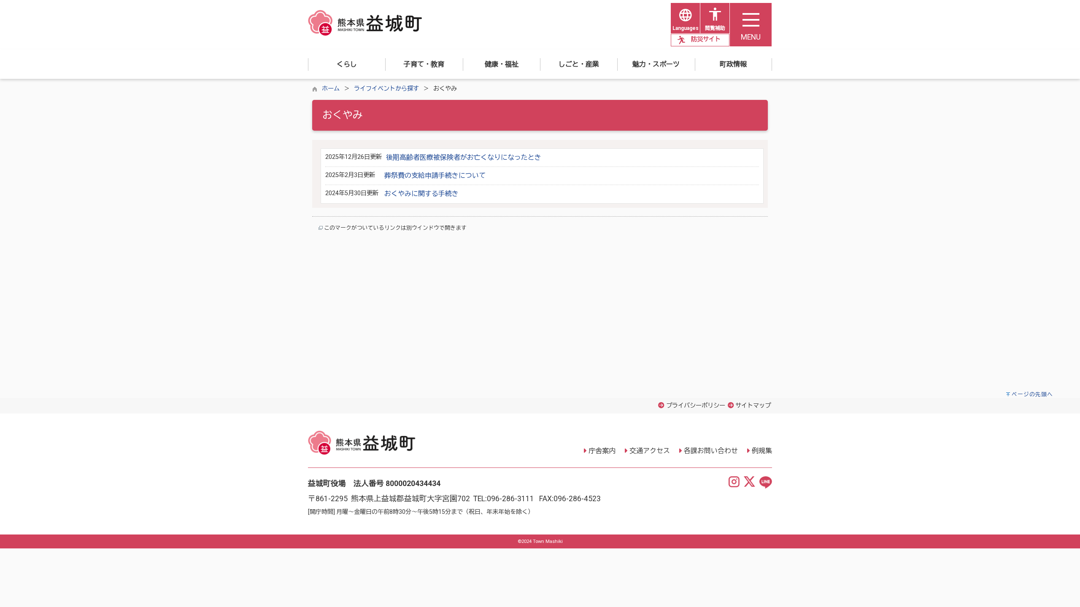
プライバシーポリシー (695, 405)
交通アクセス (649, 451)
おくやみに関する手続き (421, 194)
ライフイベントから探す (386, 88)
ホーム (331, 88)
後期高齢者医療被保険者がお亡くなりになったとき (463, 157)
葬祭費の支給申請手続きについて (435, 176)
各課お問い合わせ (711, 451)
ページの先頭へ (1032, 394)
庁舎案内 (602, 451)
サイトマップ (753, 405)
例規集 (762, 451)
